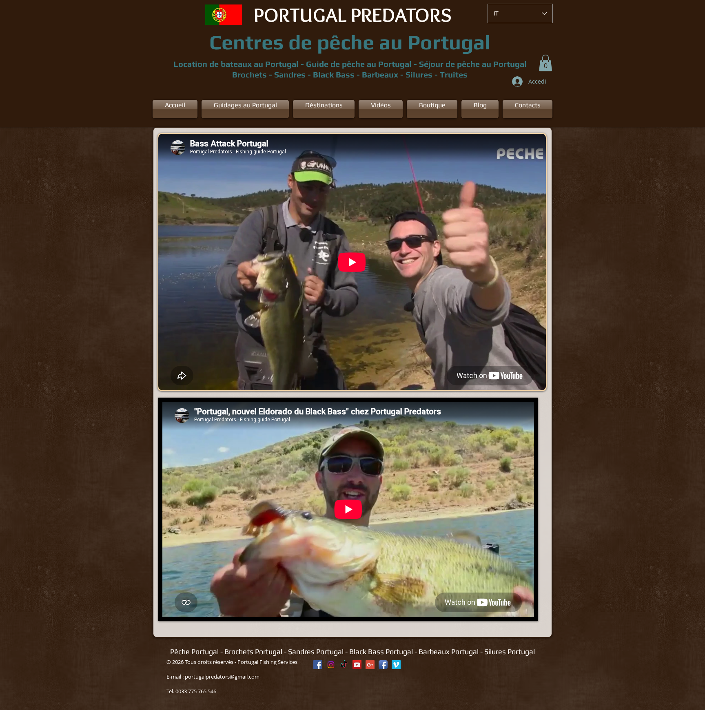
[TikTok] (343, 664)
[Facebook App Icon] (383, 664)
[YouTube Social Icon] (356, 664)
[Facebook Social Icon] (317, 664)
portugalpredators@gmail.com (222, 676)
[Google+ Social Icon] (370, 664)
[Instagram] (330, 664)
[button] (545, 63)
